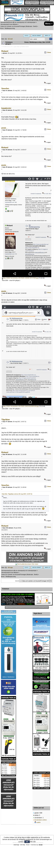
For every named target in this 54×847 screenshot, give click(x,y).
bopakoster (6, 108)
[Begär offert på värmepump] (27, 607)
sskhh (39, 822)
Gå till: (17, 581)
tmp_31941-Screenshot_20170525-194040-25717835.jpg (20, 278)
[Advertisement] (41, 764)
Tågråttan (5, 419)
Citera (49, 52)
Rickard (4, 51)
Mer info (33, 842)
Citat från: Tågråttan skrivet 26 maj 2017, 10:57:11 (17, 494)
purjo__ (4, 128)
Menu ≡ (48, 23)
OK (27, 841)
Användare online (40, 820)
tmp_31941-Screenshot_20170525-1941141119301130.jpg (21, 406)
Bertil (34, 26)
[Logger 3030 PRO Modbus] (27, 599)
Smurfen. (5, 88)
